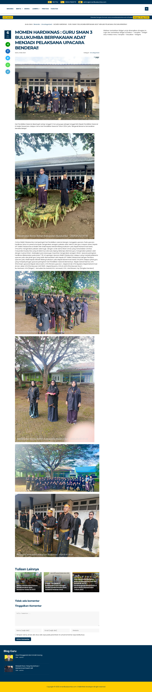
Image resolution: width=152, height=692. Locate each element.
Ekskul (27, 9)
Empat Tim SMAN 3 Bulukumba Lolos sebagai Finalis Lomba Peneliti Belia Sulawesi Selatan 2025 (55, 586)
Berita (18, 9)
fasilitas (54, 9)
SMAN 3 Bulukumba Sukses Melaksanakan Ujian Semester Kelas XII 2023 (27, 587)
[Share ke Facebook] (8, 51)
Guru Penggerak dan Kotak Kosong (29, 655)
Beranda (10, 9)
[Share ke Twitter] (8, 58)
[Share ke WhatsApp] (8, 65)
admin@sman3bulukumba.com (94, 2)
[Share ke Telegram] (8, 72)
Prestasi (45, 9)
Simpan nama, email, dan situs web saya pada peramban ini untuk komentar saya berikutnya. (51, 635)
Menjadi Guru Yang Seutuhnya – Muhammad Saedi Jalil (28, 667)
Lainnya (35, 9)
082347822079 (70, 2)
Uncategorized (46, 24)
